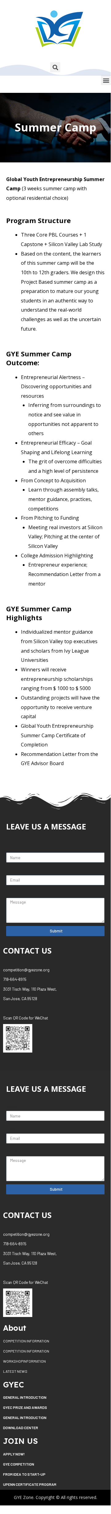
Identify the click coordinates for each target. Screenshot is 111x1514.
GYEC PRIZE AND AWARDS (25, 1407)
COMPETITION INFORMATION (26, 1341)
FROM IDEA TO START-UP (24, 1474)
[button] (106, 80)
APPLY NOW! (14, 1454)
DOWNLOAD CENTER (20, 1427)
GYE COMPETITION (18, 1464)
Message (14, 892)
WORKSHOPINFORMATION (24, 1361)
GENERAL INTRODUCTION (24, 1397)
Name (11, 847)
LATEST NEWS (15, 1371)
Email (11, 870)
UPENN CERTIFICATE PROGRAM (29, 1484)
